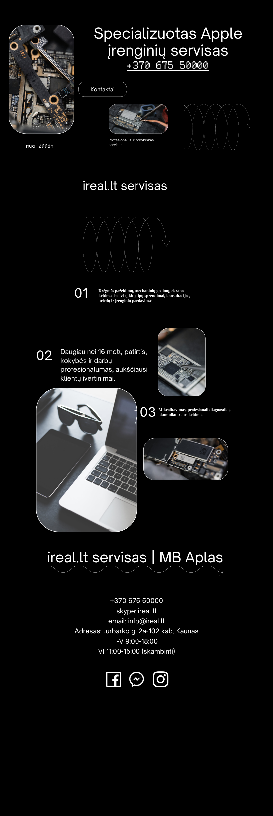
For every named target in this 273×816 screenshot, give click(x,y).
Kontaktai (103, 89)
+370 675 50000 (168, 65)
